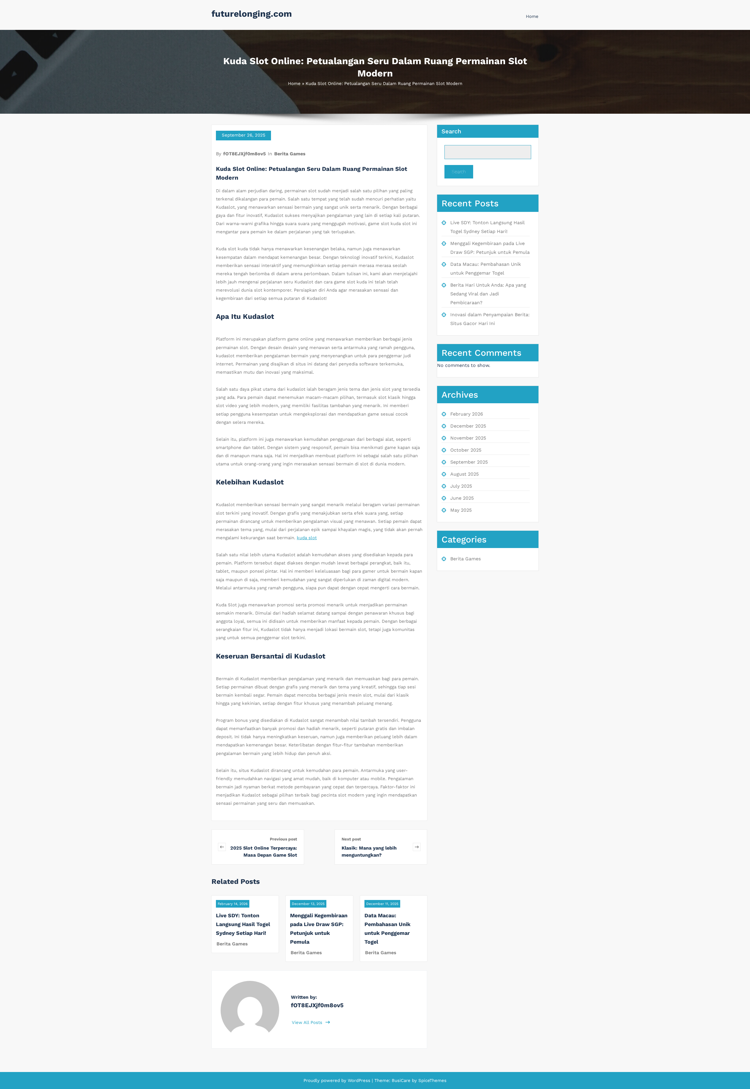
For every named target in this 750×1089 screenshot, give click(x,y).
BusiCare (402, 1080)
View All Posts (308, 1022)
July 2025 (461, 486)
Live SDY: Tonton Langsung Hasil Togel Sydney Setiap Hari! (243, 924)
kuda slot (307, 537)
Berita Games (290, 153)
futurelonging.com (252, 13)
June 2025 (462, 498)
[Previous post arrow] (222, 847)
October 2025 (465, 450)
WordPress (359, 1080)
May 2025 (461, 510)
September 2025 (469, 462)
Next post (351, 839)
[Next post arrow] (416, 847)
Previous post (283, 839)
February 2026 (466, 414)
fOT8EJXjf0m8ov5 (244, 153)
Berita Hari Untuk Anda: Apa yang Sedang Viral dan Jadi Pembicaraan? (488, 293)
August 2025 (464, 474)
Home (532, 16)
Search (451, 131)
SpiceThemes (431, 1080)
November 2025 (468, 438)
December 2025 (468, 426)
